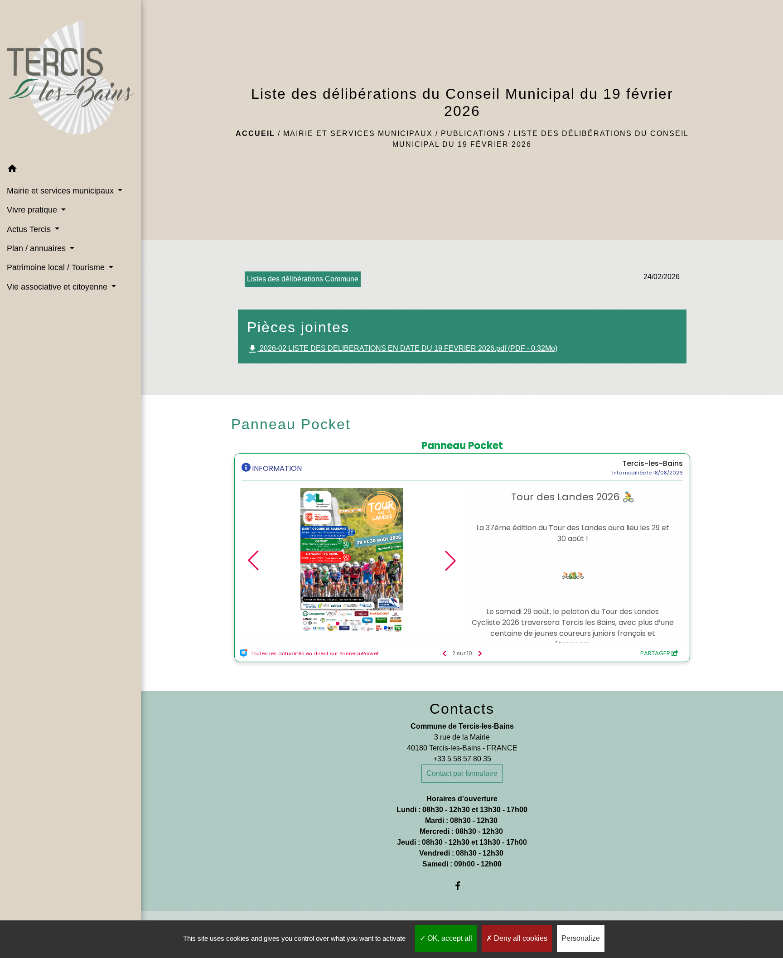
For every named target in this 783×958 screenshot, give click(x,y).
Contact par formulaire (462, 773)
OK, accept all (448, 938)
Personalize (580, 938)
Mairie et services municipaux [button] (61, 190)
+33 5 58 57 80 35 (462, 759)
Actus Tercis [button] (30, 229)
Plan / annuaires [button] (37, 248)
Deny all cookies (519, 938)
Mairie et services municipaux (358, 133)
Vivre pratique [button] (33, 209)
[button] (70, 170)
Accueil (255, 133)
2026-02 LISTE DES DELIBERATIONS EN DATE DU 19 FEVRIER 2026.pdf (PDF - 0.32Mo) (402, 349)
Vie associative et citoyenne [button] (58, 286)
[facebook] (462, 886)
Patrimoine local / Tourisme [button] (57, 267)
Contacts (462, 709)
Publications (473, 133)
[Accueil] (70, 79)
